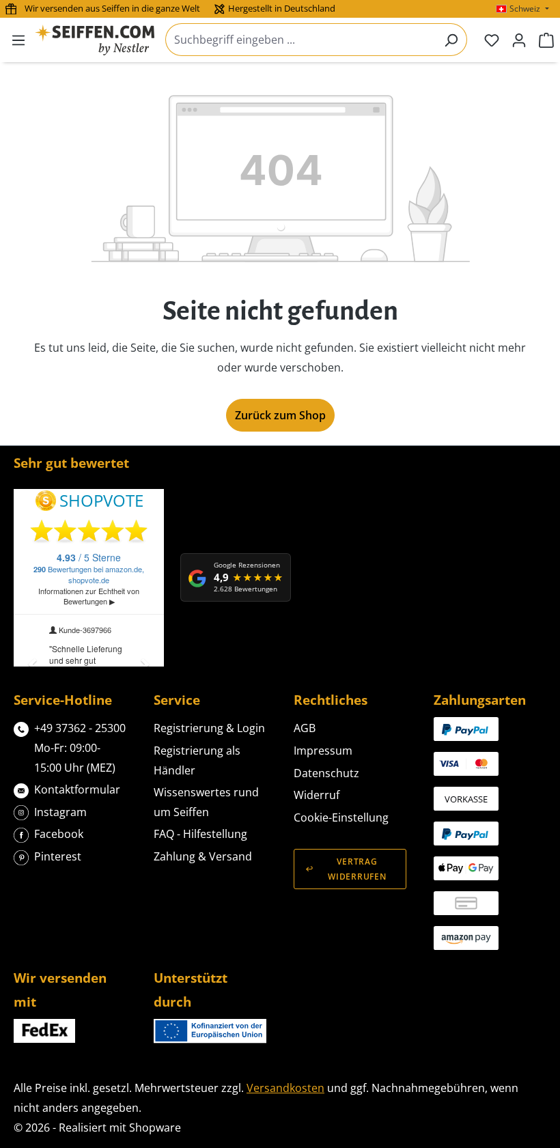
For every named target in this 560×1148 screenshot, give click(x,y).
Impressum (323, 750)
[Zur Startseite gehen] (94, 40)
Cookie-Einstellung (341, 817)
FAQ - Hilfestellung (200, 833)
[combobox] (300, 39)
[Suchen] (451, 39)
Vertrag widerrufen (357, 869)
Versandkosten (285, 1087)
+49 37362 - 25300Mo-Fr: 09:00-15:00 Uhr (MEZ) (80, 747)
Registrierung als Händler (197, 760)
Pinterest (57, 856)
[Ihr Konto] (519, 39)
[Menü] (18, 39)
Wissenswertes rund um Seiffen (206, 802)
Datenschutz (326, 773)
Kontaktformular (77, 789)
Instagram (60, 812)
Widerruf (316, 794)
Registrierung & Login (209, 728)
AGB (305, 728)
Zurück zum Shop (280, 415)
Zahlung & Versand (203, 856)
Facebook (58, 833)
